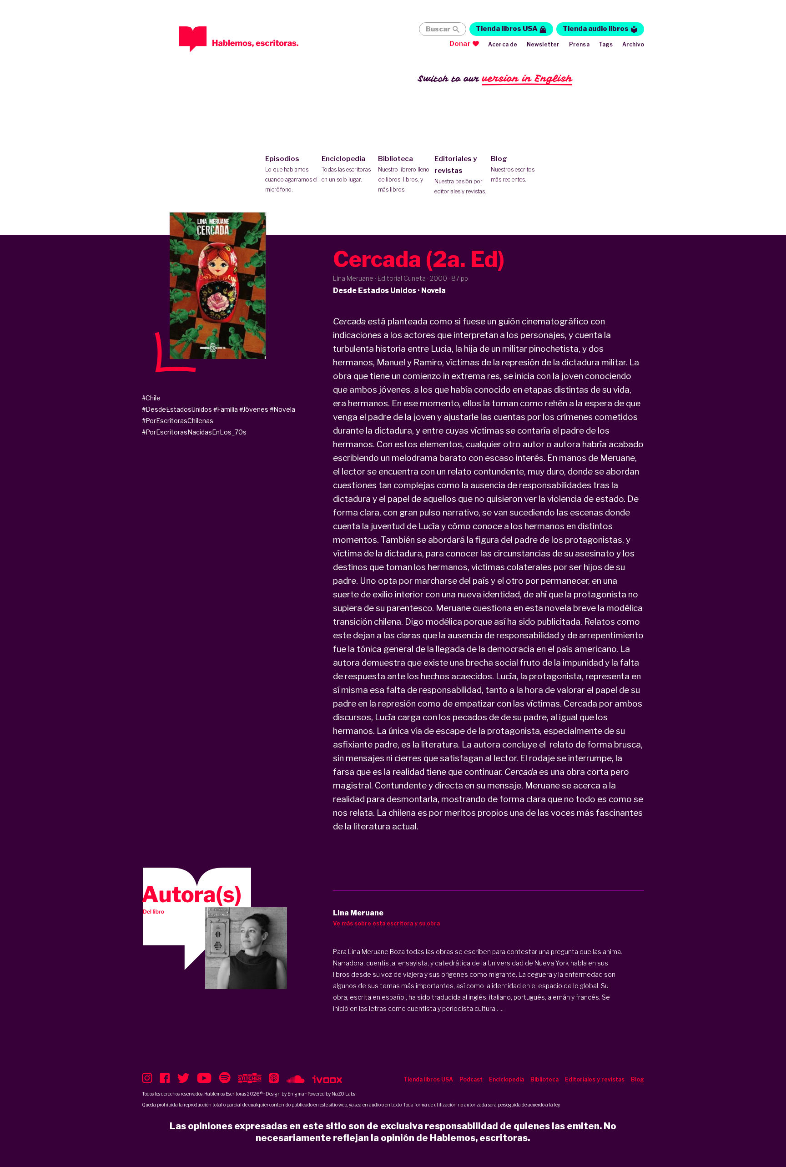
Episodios (291, 174)
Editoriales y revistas (460, 175)
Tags (606, 44)
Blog (512, 169)
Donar (460, 44)
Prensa (579, 44)
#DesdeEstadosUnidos (177, 409)
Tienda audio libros (596, 29)
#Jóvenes (253, 409)
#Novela (282, 409)
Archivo (633, 44)
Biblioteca (403, 174)
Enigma (295, 1093)
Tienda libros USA (507, 29)
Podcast (471, 1079)
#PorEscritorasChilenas (177, 420)
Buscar (438, 29)
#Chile (151, 398)
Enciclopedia (346, 169)
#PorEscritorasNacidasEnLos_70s (194, 432)
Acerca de (503, 44)
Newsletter (543, 44)
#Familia (225, 409)
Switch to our (495, 78)
